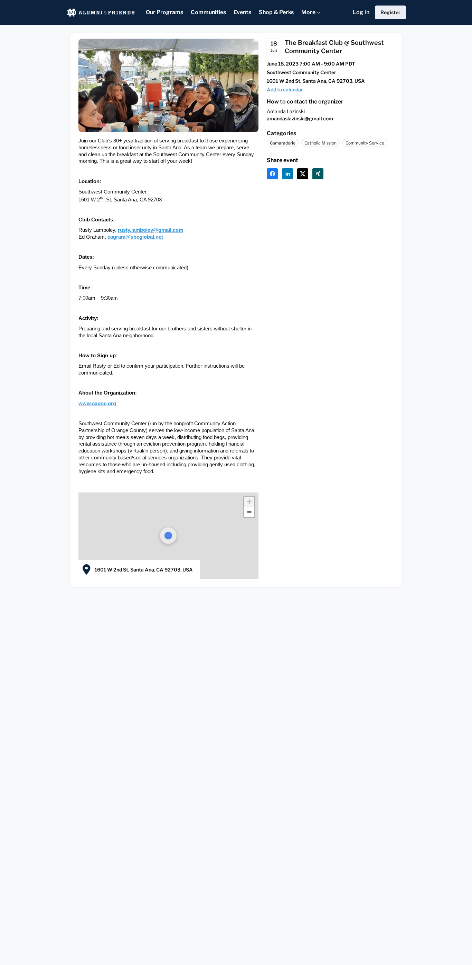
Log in (361, 12)
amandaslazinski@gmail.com (300, 118)
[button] (285, 89)
